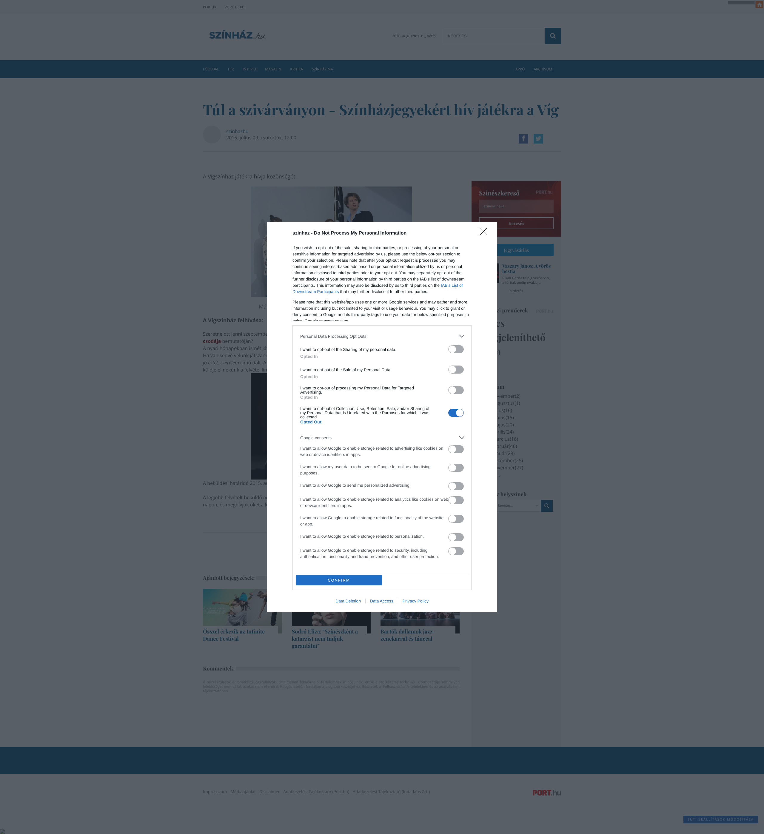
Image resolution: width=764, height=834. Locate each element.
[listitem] (382, 336)
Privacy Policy (416, 601)
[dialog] (382, 417)
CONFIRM (339, 580)
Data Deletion (348, 601)
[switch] (456, 349)
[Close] (485, 233)
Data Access (381, 601)
